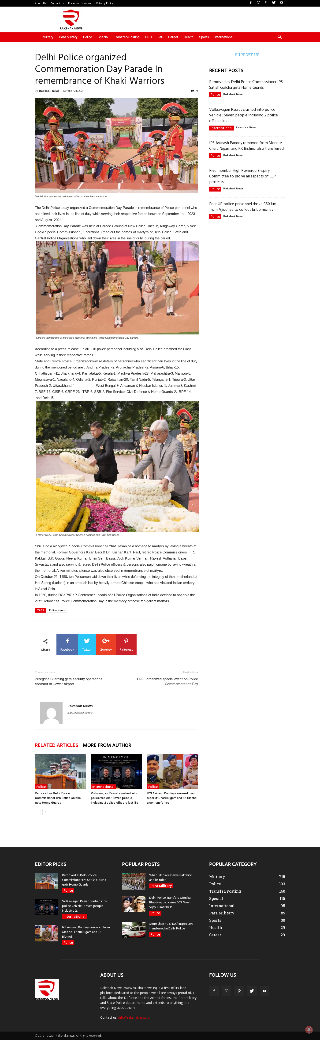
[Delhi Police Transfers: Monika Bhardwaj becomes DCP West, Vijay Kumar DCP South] (133, 904)
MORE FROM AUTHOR (107, 745)
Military (48, 37)
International (224, 37)
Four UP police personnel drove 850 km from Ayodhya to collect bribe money (242, 207)
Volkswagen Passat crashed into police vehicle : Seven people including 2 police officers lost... (243, 115)
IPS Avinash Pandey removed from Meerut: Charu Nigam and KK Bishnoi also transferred (172, 797)
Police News (57, 610)
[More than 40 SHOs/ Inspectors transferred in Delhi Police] (133, 930)
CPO (148, 37)
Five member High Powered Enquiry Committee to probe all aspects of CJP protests (242, 176)
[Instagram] (258, 3)
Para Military (68, 37)
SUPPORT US (247, 54)
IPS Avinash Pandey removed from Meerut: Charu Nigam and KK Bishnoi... (86, 932)
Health (188, 37)
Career (173, 37)
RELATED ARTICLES (56, 745)
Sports (204, 37)
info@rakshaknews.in (134, 1017)
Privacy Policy (105, 3)
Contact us (57, 3)
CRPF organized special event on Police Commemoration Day (167, 681)
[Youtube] (281, 3)
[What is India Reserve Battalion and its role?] (133, 881)
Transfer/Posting (127, 37)
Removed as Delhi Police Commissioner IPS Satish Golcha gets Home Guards (58, 797)
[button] (279, 37)
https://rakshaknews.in (80, 712)
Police (87, 37)
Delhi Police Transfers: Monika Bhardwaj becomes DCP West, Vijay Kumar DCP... (170, 902)
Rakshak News (49, 90)
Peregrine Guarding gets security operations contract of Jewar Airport (68, 681)
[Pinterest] (266, 3)
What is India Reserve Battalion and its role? (171, 878)
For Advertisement (80, 3)
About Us (40, 3)
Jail (160, 37)
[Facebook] (250, 3)
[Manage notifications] (309, 1029)
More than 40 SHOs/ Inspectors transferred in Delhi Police (171, 926)
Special (103, 37)
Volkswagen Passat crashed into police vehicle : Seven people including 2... (84, 906)
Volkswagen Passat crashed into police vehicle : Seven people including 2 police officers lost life (114, 797)
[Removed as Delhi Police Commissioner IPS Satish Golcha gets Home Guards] (60, 771)
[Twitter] (273, 3)
